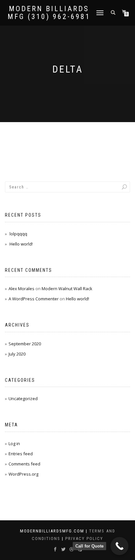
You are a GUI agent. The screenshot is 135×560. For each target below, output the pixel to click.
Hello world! (21, 244)
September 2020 (25, 344)
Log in (14, 443)
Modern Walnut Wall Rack (67, 288)
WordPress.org (23, 474)
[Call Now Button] (119, 546)
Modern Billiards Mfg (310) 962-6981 (49, 13)
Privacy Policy (84, 538)
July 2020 (17, 354)
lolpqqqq (18, 234)
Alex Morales (21, 288)
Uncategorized (23, 398)
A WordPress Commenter (34, 299)
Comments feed (24, 464)
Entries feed (21, 454)
